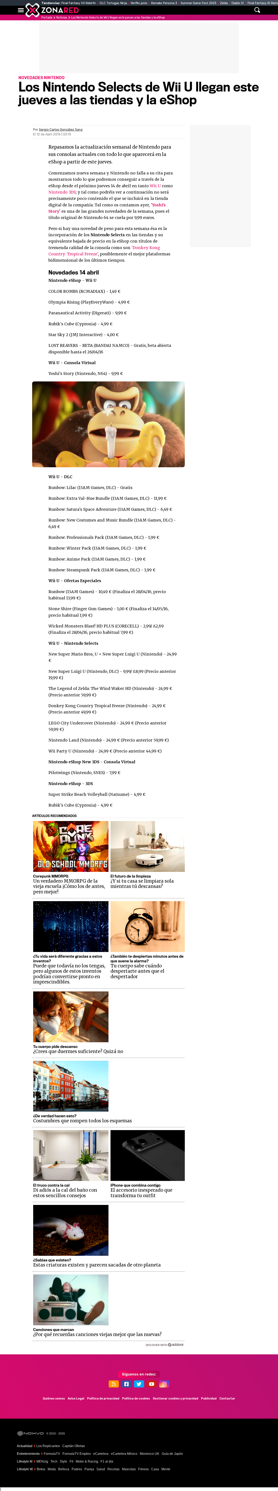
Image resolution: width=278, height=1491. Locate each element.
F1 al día (107, 1461)
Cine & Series (153, 10)
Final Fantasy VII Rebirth (78, 3)
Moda (52, 1469)
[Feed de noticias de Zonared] (114, 1384)
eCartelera (100, 1453)
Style (63, 1461)
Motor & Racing (87, 1461)
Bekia (41, 1469)
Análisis (196, 10)
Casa (155, 1469)
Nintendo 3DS (62, 192)
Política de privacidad (103, 1398)
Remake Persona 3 (164, 3)
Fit (71, 1461)
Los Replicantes (48, 1446)
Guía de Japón (172, 1453)
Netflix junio (139, 3)
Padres (77, 1469)
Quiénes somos (54, 1398)
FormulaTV (52, 1453)
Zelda (224, 3)
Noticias (103, 10)
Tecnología (126, 10)
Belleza (63, 1469)
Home (86, 10)
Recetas (113, 1469)
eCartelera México (124, 1453)
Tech (53, 1461)
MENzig (42, 1461)
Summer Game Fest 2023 (198, 3)
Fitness (143, 1469)
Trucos (215, 10)
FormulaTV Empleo (76, 1453)
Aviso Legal (76, 1398)
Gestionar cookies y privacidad (175, 1398)
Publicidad (209, 1398)
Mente (165, 1469)
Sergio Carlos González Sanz (61, 130)
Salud (100, 1469)
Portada (47, 17)
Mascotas (129, 1469)
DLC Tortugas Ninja (113, 3)
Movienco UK (149, 1453)
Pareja (89, 1469)
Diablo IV (237, 3)
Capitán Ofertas (73, 1446)
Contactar (227, 1398)
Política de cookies (136, 1398)
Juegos (177, 10)
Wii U (155, 185)
